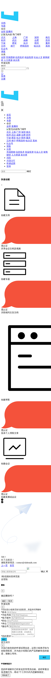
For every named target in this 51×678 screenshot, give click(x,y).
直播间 (9, 31)
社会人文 (38, 57)
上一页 (4, 565)
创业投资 (28, 57)
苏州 (48, 40)
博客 (3, 51)
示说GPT (11, 160)
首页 (9, 115)
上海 (14, 37)
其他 (48, 46)
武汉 (14, 40)
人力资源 (8, 60)
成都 (25, 40)
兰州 (3, 46)
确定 (29, 171)
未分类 (16, 60)
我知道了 (5, 675)
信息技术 (19, 57)
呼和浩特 (24, 46)
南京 (48, 37)
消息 (9, 158)
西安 (14, 43)
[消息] (2, 73)
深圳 (36, 37)
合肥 (36, 40)
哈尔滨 (37, 46)
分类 (9, 149)
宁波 (3, 43)
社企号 (4, 49)
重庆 (48, 43)
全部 (3, 31)
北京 (3, 37)
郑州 (36, 43)
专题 (3, 26)
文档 (3, 23)
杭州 (3, 40)
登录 (3, 76)
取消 (10, 601)
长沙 (25, 43)
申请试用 (11, 163)
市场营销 (10, 57)
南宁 (13, 46)
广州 (25, 37)
